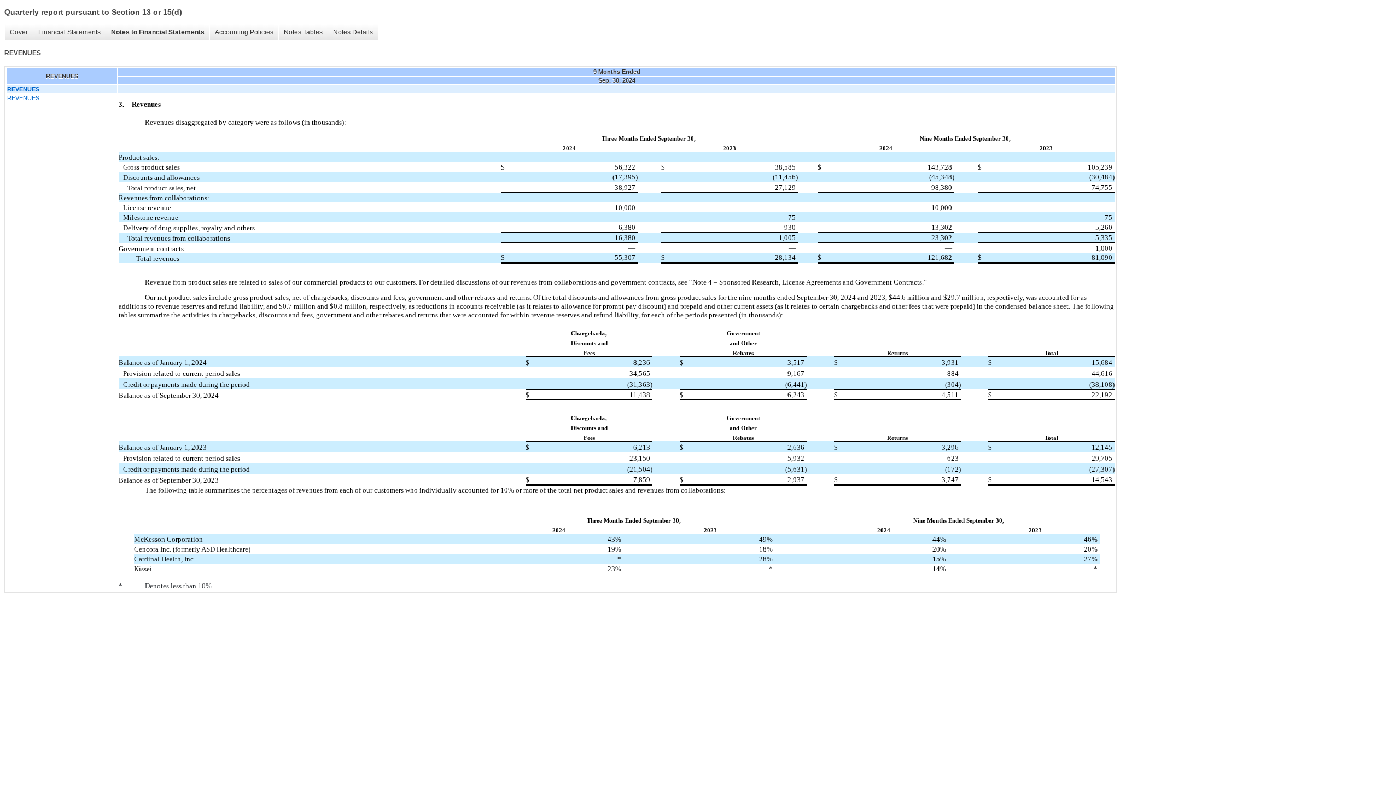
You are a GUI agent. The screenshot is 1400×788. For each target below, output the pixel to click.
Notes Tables (303, 32)
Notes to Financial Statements (158, 32)
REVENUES (23, 98)
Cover (19, 32)
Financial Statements (69, 32)
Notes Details (353, 32)
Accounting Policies (244, 32)
